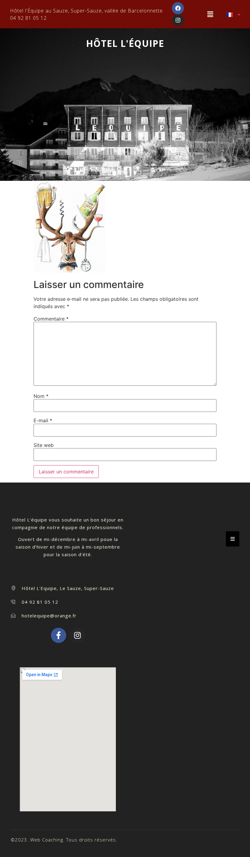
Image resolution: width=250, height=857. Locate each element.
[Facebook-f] (58, 635)
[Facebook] (178, 8)
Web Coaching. (47, 840)
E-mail (43, 420)
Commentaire (51, 318)
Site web (44, 445)
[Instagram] (178, 20)
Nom (41, 396)
